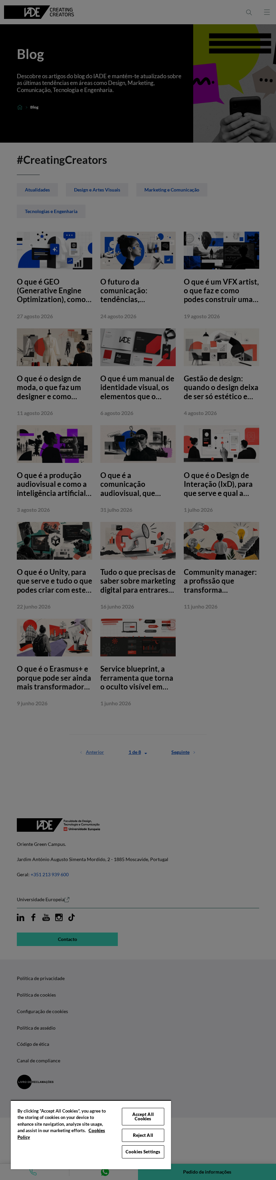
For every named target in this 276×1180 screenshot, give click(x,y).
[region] (91, 1134)
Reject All (143, 1135)
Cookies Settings (143, 1151)
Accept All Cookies (143, 1116)
